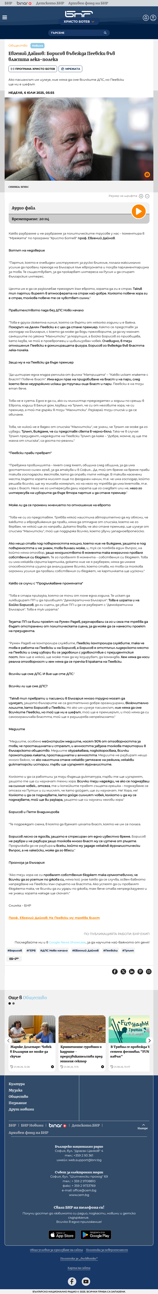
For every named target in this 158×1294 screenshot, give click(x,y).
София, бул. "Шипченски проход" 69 (79, 1176)
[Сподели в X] (123, 972)
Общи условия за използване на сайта (56, 1250)
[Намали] (147, 196)
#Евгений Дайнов (85, 950)
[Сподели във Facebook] (115, 972)
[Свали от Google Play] (96, 1234)
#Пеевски (110, 950)
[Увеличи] (141, 196)
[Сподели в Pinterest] (140, 972)
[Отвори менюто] (4, 17)
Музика (15, 1090)
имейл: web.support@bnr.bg (79, 1160)
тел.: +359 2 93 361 (79, 1155)
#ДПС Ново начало (54, 950)
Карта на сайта (79, 1268)
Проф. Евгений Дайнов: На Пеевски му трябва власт (54, 918)
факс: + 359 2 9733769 (79, 1186)
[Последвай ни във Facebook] (72, 1281)
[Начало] (79, 14)
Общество (17, 45)
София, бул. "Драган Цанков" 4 (79, 1151)
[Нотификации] (146, 18)
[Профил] (153, 18)
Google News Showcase (67, 942)
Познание (18, 1103)
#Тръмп (128, 950)
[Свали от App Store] (62, 1234)
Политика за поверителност (107, 1250)
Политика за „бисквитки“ (79, 1258)
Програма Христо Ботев (35, 69)
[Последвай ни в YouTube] (86, 1281)
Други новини (21, 1109)
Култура (17, 1084)
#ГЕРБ (31, 950)
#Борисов (15, 950)
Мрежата (72, 69)
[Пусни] (138, 211)
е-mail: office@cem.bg (79, 1190)
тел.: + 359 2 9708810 (79, 1181)
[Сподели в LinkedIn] (132, 972)
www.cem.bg (79, 1195)
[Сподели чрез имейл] (149, 972)
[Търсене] (105, 33)
